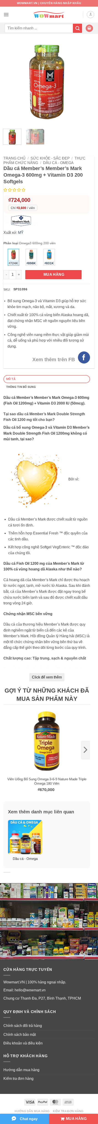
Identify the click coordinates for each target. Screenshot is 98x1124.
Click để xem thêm (47, 677)
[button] (6, 14)
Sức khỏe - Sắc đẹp (50, 158)
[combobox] (39, 28)
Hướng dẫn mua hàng (21, 1070)
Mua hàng (54, 274)
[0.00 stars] (14, 190)
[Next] (82, 82)
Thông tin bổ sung (21, 387)
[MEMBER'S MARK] (22, 220)
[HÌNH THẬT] (46, 82)
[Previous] (11, 82)
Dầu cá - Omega (58, 163)
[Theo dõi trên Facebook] (84, 357)
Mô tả (10, 379)
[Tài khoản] (90, 14)
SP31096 (20, 289)
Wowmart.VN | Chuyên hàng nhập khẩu (49, 3)
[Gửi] (77, 28)
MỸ (20, 233)
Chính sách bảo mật (19, 1034)
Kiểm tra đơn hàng (18, 1078)
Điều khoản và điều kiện (23, 1043)
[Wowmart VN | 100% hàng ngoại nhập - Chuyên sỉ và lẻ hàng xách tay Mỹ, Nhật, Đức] (49, 14)
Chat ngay (29, 1119)
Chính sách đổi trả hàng (22, 1026)
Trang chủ (14, 158)
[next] (85, 750)
